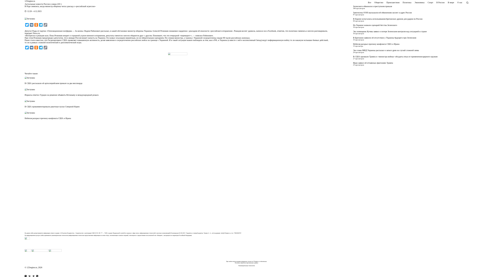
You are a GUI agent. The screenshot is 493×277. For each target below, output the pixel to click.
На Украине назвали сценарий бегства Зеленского (375, 25)
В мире (451, 2)
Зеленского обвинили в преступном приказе (372, 6)
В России (440, 2)
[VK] (29, 276)
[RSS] (37, 276)
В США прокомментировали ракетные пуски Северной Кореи (52, 107)
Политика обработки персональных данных (246, 263)
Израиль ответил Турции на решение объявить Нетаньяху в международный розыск (62, 95)
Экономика (419, 2)
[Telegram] (33, 276)
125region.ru (30, 1)
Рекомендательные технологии (246, 265)
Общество (378, 2)
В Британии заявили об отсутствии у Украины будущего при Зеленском (384, 38)
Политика (407, 2)
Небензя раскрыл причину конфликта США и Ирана (376, 44)
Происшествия (392, 2)
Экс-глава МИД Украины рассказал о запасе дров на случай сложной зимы (386, 50)
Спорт (430, 2)
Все (369, 2)
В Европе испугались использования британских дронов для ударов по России (388, 19)
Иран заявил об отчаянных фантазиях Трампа (373, 63)
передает (28, 33)
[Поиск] (467, 3)
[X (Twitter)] (26, 276)
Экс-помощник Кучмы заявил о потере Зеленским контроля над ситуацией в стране (390, 31)
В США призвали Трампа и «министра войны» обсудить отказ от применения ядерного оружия (395, 57)
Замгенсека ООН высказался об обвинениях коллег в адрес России (382, 13)
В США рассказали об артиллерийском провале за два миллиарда (53, 83)
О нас (459, 2)
